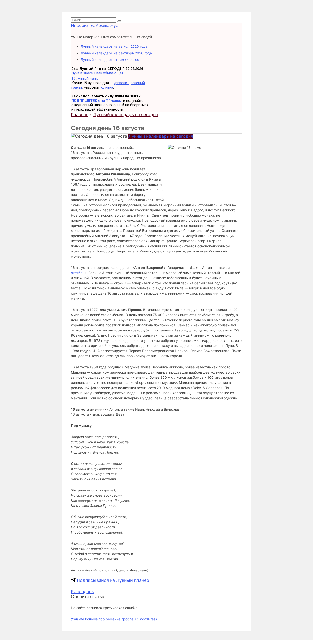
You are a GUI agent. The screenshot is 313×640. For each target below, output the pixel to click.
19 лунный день (84, 78)
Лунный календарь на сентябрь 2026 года (116, 53)
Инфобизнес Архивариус (94, 25)
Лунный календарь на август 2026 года (114, 46)
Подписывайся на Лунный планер (112, 580)
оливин (107, 87)
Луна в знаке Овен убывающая (97, 73)
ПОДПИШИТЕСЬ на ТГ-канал (96, 100)
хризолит (121, 83)
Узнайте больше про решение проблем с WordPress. (114, 619)
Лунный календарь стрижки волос (110, 59)
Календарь (82, 591)
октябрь (78, 273)
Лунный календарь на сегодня (160, 136)
